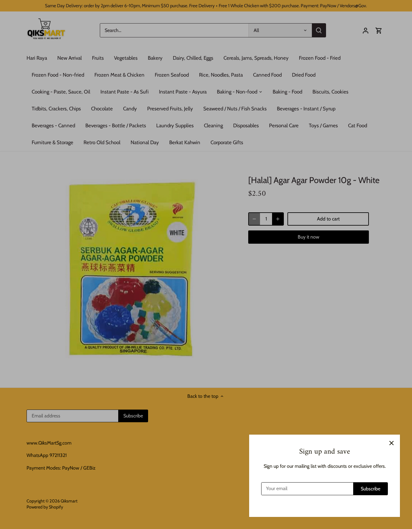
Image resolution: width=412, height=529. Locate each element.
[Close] (391, 443)
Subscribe (370, 489)
